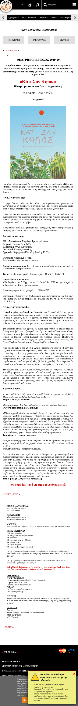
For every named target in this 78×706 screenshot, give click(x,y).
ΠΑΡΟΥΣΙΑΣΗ (14, 40)
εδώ (22, 695)
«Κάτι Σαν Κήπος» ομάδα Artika (39, 29)
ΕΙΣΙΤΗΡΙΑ (64, 40)
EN (22, 5)
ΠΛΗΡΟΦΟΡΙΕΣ (39, 40)
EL (17, 5)
